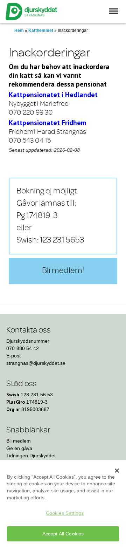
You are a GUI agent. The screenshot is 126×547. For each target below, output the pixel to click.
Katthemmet (40, 30)
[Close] (117, 470)
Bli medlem (18, 441)
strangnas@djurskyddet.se (35, 363)
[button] (113, 11)
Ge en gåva (19, 448)
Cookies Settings (65, 513)
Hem (19, 30)
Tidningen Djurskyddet (31, 455)
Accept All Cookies (63, 533)
